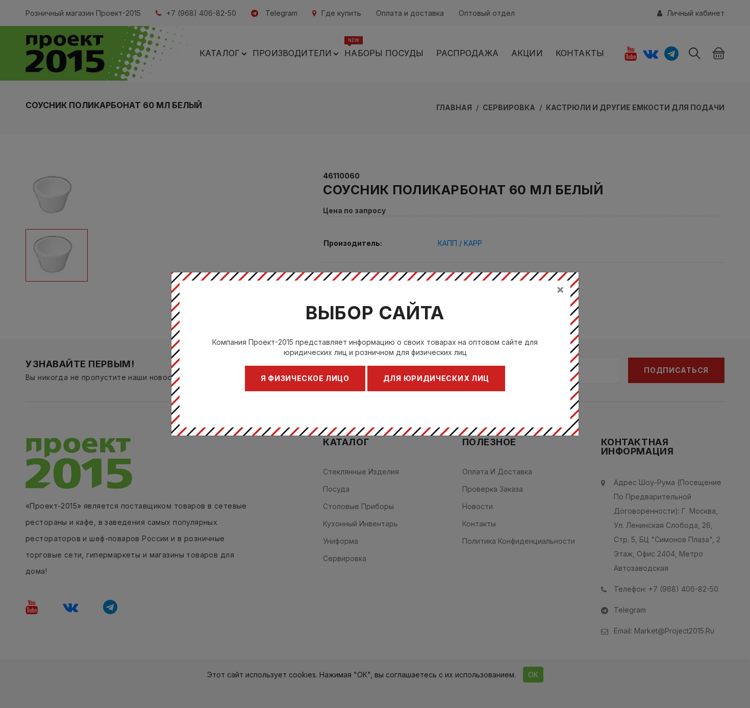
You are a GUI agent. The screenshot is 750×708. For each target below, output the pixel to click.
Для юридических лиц (436, 378)
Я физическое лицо (305, 378)
